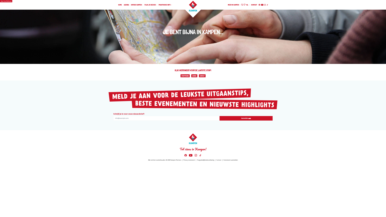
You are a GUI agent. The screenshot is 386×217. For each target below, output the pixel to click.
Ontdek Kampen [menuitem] (136, 5)
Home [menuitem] (120, 5)
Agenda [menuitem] (126, 5)
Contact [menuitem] (254, 5)
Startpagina (185, 76)
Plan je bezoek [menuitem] (150, 5)
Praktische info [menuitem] (165, 5)
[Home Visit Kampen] (193, 6)
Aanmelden (244, 118)
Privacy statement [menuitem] (189, 160)
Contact (202, 76)
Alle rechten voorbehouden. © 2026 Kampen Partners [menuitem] (164, 160)
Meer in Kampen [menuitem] (233, 5)
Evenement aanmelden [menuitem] (230, 160)
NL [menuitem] (247, 5)
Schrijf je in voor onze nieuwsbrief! (128, 114)
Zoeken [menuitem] (242, 4)
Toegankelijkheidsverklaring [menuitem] (205, 160)
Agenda (194, 76)
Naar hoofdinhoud (6, 1)
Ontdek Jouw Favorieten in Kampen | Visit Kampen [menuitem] (244, 4)
